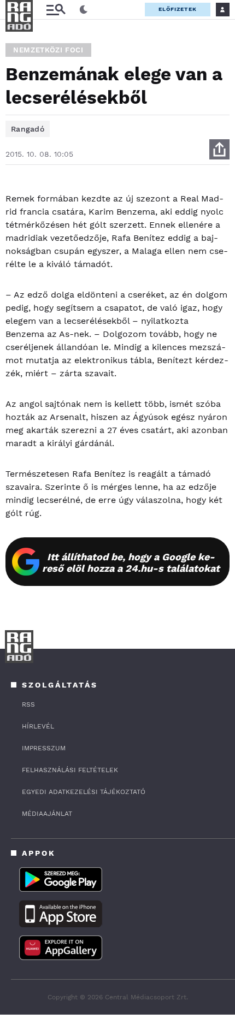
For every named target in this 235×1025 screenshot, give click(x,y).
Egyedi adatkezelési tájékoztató (83, 792)
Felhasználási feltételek (70, 770)
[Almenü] (55, 9)
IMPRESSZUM (44, 748)
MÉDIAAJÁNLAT (47, 813)
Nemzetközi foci (48, 50)
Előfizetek (177, 9)
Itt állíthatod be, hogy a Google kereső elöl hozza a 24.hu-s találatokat (131, 562)
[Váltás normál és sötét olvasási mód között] (83, 9)
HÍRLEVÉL (38, 726)
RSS (28, 704)
